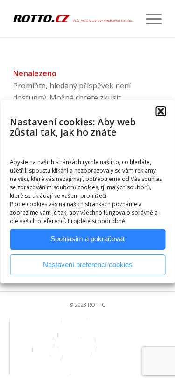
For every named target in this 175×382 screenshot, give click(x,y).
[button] (160, 111)
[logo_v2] (72, 18)
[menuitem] (149, 18)
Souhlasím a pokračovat (87, 239)
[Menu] (149, 18)
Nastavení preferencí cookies (88, 264)
